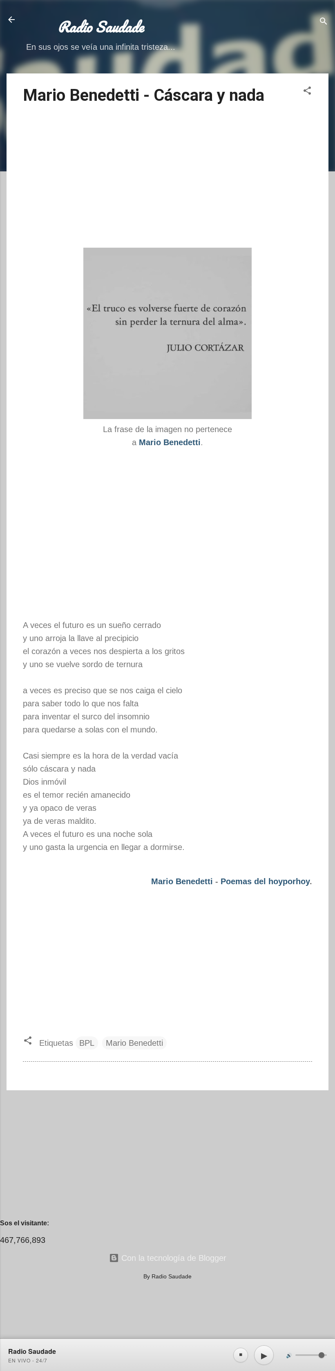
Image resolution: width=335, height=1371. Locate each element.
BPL (86, 1042)
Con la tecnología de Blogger (172, 1257)
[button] (307, 92)
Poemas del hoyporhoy (265, 881)
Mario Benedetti (182, 881)
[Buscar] (323, 22)
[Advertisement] (167, 177)
